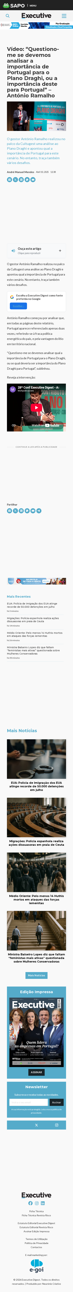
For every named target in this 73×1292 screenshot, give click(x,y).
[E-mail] (32, 179)
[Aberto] (64, 15)
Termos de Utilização (36, 1239)
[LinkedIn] (21, 179)
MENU (33, 5)
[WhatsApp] (27, 179)
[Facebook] (9, 179)
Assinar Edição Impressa (36, 1231)
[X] (15, 179)
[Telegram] (38, 510)
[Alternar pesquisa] (8, 16)
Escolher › (18, 305)
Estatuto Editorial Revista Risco (36, 1227)
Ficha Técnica (36, 1211)
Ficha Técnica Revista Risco (36, 1215)
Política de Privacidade (36, 1243)
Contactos (36, 1247)
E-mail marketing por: (36, 1255)
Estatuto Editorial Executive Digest (36, 1223)
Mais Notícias (36, 975)
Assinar (36, 1072)
